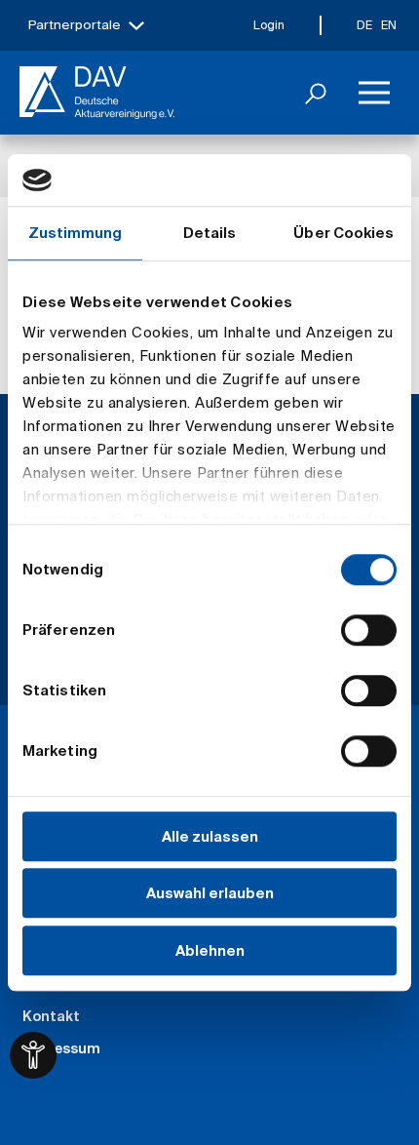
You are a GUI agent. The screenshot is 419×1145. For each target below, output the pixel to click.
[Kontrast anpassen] (33, 1055)
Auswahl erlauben (210, 893)
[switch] (369, 630)
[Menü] (374, 92)
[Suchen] (315, 92)
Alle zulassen (210, 836)
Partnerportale (74, 25)
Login (269, 25)
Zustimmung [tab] (75, 232)
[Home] (96, 92)
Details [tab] (210, 232)
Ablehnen (210, 950)
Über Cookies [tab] (343, 232)
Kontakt (51, 1016)
